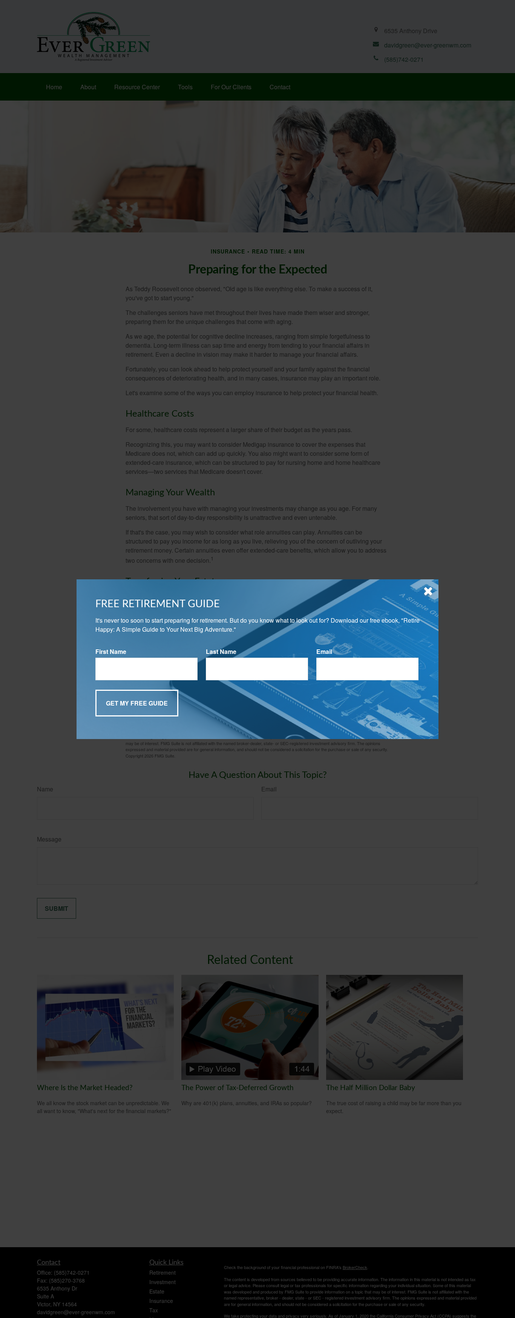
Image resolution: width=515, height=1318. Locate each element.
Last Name (221, 651)
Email (324, 651)
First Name (110, 651)
